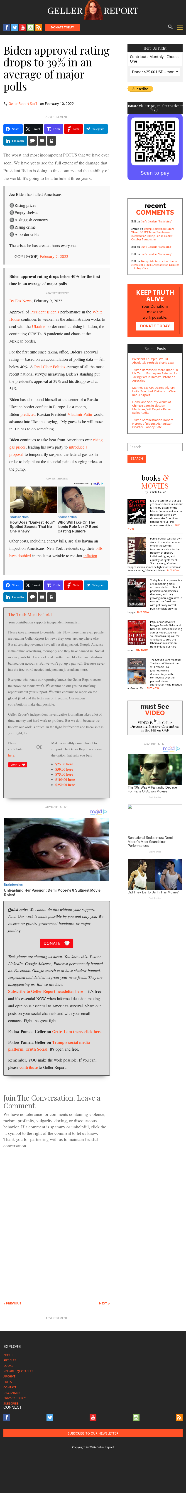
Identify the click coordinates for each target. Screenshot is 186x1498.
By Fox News (20, 300)
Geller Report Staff (22, 103)
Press (7, 1382)
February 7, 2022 (54, 256)
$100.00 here (65, 779)
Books (8, 1366)
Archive (9, 1376)
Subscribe (10, 1403)
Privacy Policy (14, 1398)
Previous (14, 1303)
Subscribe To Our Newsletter (93, 1433)
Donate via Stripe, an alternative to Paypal (155, 107)
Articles (9, 1360)
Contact (9, 1387)
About (8, 1355)
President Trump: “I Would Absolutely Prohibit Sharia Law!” (153, 361)
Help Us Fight (155, 48)
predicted (28, 414)
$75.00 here (64, 774)
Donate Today (62, 27)
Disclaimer (11, 1393)
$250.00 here (65, 784)
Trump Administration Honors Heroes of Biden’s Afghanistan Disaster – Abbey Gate (155, 264)
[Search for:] (155, 447)
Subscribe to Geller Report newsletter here (45, 991)
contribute (29, 1067)
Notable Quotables (18, 1371)
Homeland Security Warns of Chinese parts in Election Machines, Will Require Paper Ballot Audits (151, 407)
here (11, 755)
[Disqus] (56, 1215)
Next (103, 1303)
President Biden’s (44, 312)
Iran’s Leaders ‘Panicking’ (156, 221)
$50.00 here (64, 769)
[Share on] (32, 141)
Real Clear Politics (49, 366)
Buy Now (173, 570)
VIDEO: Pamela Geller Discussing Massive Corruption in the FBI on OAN (154, 726)
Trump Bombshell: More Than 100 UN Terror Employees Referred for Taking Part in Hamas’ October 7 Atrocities (152, 234)
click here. (93, 1031)
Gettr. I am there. (67, 1031)
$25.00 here (64, 764)
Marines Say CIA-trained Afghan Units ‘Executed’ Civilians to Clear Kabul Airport (154, 391)
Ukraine (38, 326)
